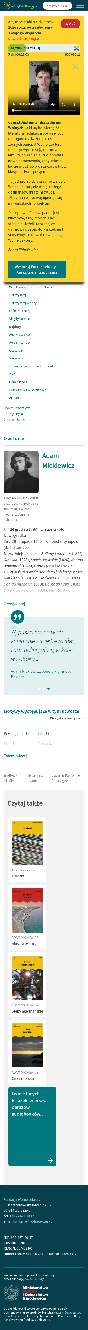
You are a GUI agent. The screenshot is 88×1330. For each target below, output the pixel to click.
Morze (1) (45, 743)
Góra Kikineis (18, 382)
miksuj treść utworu (35, 778)
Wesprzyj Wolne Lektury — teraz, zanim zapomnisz (37, 269)
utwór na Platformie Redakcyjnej (66, 778)
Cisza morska (23, 1078)
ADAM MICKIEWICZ (25, 938)
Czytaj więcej (14, 604)
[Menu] (80, 6)
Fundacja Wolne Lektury (22, 1199)
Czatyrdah (16, 350)
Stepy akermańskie (27, 1011)
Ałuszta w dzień (20, 334)
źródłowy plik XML (10, 778)
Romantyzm (22, 408)
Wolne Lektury (34, 1279)
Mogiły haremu (19, 319)
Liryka (18, 414)
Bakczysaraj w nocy (23, 303)
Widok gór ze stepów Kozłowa (30, 287)
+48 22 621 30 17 (21, 1215)
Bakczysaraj (17, 295)
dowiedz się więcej (24, 38)
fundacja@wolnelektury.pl (33, 1221)
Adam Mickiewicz (23, 870)
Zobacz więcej (15, 756)
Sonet (21, 420)
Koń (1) (10, 743)
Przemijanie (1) (16, 733)
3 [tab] (48, 689)
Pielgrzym (16, 358)
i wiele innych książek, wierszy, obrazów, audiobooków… (29, 1104)
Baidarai (18, 876)
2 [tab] (44, 689)
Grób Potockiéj (19, 311)
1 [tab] (39, 689)
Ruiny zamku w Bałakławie (27, 390)
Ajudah (14, 398)
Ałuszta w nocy (20, 342)
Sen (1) (43, 733)
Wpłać (70, 23)
